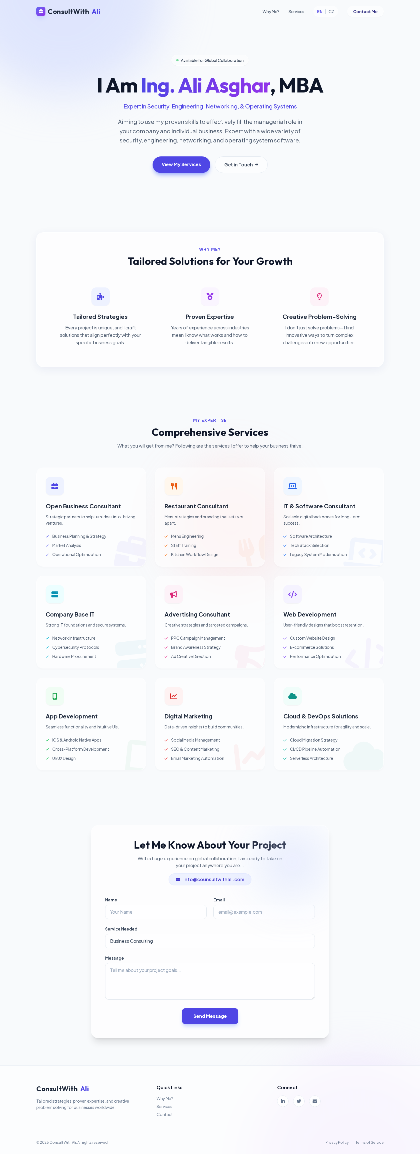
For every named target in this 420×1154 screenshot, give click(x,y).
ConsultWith (74, 11)
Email (219, 899)
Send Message (210, 1016)
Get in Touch (238, 165)
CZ (331, 11)
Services (296, 11)
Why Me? (271, 11)
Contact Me (365, 11)
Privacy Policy (337, 1142)
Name (111, 899)
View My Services (181, 164)
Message (114, 957)
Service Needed (121, 928)
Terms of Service (369, 1142)
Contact (165, 1114)
